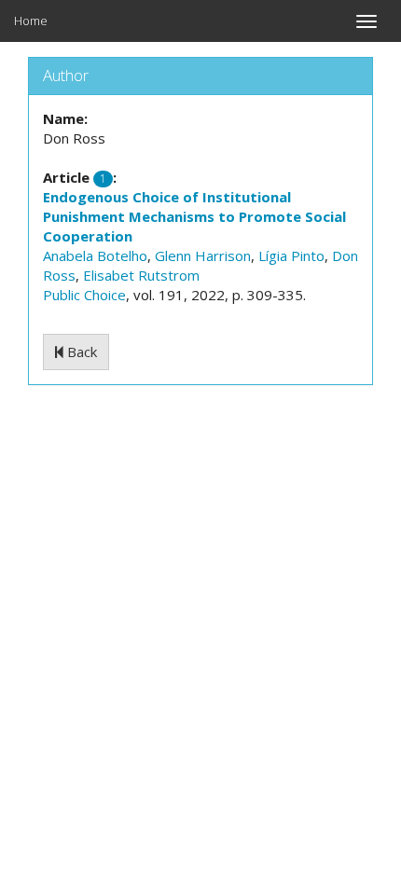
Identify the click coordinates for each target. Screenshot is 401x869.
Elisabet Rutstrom (141, 275)
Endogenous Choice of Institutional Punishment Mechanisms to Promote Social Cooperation (194, 216)
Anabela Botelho (95, 255)
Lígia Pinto (291, 255)
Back (80, 351)
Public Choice (84, 294)
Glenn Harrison (203, 255)
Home (31, 20)
